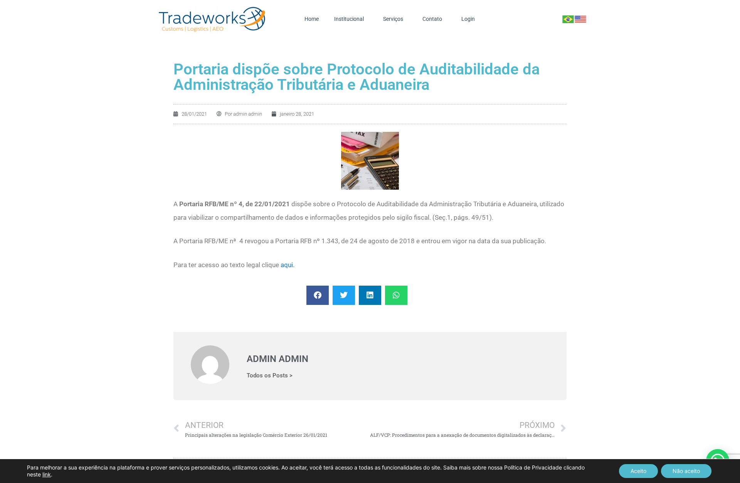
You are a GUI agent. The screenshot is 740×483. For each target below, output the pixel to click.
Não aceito (686, 471)
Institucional (349, 19)
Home (311, 19)
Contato (432, 19)
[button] (317, 295)
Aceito (638, 471)
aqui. (287, 265)
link (46, 474)
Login (468, 19)
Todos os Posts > (270, 376)
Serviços (393, 19)
